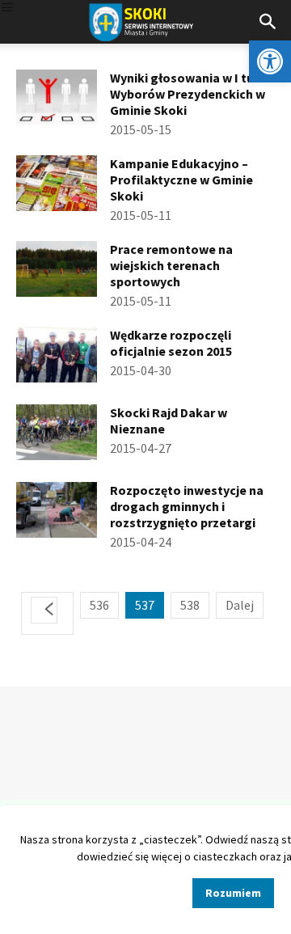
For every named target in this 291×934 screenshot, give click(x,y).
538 (190, 605)
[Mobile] (7, 8)
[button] (270, 61)
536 (99, 605)
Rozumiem (233, 892)
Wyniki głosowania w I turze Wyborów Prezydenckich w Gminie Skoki (191, 94)
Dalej (240, 605)
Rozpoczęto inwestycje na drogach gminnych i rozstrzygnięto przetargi (187, 506)
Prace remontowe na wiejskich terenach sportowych (171, 265)
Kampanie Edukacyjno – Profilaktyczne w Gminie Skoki (181, 179)
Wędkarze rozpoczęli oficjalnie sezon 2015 (171, 343)
